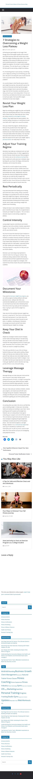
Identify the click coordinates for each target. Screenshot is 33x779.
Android (4, 671)
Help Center (24, 685)
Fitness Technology (12, 686)
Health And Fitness (7, 36)
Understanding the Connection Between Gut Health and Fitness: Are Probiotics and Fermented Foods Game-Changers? (15, 655)
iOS (2, 689)
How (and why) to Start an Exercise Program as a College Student (15, 542)
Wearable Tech (14, 700)
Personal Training (10, 692)
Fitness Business (5, 619)
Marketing (11, 689)
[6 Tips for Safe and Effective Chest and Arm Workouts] (16, 463)
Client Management (9, 674)
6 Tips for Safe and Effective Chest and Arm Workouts (16, 482)
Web (20, 700)
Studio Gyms (13, 696)
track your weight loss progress (18, 296)
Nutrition (19, 689)
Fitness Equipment (16, 682)
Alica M (13, 49)
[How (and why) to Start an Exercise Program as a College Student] (16, 523)
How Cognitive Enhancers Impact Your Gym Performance (15, 449)
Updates (5, 700)
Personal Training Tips (7, 632)
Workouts (26, 700)
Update (25, 697)
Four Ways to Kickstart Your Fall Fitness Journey (14, 512)
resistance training (20, 157)
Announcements (5, 617)
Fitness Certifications (6, 622)
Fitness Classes (12, 678)
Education (19, 675)
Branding (11, 671)
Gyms (19, 685)
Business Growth (23, 671)
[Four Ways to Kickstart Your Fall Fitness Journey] (16, 493)
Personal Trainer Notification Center (19, 454)
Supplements (21, 697)
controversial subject (21, 424)
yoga (2, 703)
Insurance (29, 686)
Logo (6, 689)
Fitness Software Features (7, 627)
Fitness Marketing (5, 624)
